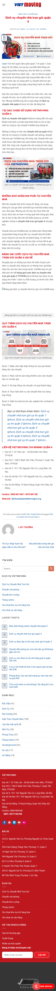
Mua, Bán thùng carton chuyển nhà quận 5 (28, 626)
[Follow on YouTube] (19, 822)
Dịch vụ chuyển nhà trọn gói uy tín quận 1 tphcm (28, 415)
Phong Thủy (7, 734)
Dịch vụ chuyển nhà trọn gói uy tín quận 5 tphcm (28, 427)
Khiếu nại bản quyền (11, 943)
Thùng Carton (8, 740)
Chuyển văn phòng (10, 589)
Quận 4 (5, 63)
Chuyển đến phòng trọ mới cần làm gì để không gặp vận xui (31, 650)
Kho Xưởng (7, 714)
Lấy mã (41, 955)
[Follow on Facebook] (4, 822)
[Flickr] (24, 822)
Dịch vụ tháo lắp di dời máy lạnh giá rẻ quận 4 (30, 641)
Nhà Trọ (5, 729)
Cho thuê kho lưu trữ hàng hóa (16, 605)
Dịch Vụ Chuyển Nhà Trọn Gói (15, 584)
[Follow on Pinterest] (9, 822)
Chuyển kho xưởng (10, 594)
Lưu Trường (41, 29)
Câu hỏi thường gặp (11, 933)
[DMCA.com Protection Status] (28, 972)
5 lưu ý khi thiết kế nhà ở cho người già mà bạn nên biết (30, 668)
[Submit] (51, 568)
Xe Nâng (6, 755)
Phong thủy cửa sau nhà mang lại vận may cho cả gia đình (31, 677)
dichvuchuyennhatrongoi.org (26, 499)
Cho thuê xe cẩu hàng (12, 610)
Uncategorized (9, 745)
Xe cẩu (5, 750)
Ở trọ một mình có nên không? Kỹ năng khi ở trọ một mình (31, 685)
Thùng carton (8, 600)
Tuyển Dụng (7, 938)
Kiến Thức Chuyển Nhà (28, 14)
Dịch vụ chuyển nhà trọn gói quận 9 (25, 634)
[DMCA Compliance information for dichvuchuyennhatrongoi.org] (28, 982)
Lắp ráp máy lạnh (10, 724)
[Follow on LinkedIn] (14, 822)
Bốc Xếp (6, 703)
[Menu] (3, 4)
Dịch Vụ (5, 708)
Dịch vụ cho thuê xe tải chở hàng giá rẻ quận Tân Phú (29, 659)
